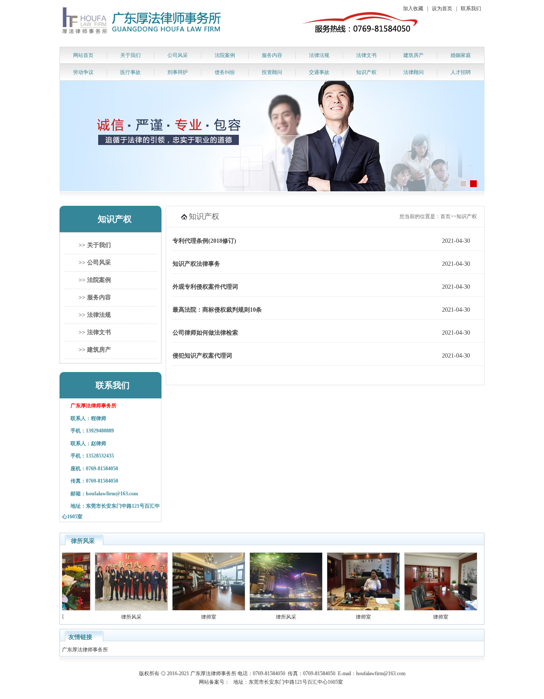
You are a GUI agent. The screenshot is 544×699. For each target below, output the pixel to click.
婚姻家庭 (460, 55)
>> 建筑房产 (95, 350)
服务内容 (272, 55)
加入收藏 (413, 8)
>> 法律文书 (95, 332)
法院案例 (225, 55)
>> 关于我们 (95, 245)
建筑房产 (413, 55)
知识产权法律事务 (196, 264)
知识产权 (366, 72)
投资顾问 (272, 72)
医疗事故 (130, 72)
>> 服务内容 (95, 297)
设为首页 (442, 8)
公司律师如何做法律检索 (205, 333)
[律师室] (200, 609)
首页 (445, 216)
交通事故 (319, 72)
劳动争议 (83, 72)
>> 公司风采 (95, 262)
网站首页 (83, 55)
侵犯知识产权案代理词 (202, 355)
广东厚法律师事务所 (85, 650)
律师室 (200, 617)
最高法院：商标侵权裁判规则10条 (217, 310)
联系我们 (471, 8)
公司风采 (177, 55)
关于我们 (130, 55)
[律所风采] (123, 609)
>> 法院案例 (95, 280)
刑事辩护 (177, 72)
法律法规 (319, 55)
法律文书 (366, 55)
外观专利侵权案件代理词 (205, 287)
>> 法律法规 (95, 315)
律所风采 (123, 617)
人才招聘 (460, 72)
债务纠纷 (225, 72)
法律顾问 (413, 72)
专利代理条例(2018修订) (204, 241)
